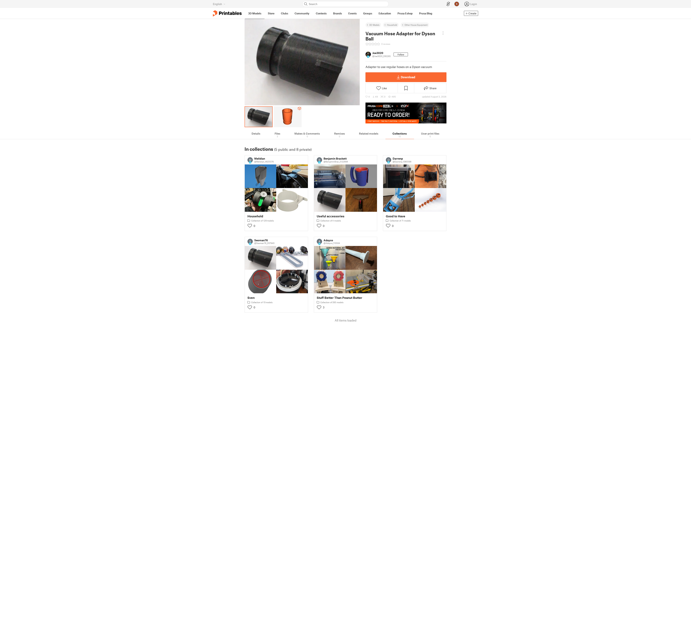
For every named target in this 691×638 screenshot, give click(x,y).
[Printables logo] (227, 13)
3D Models (374, 25)
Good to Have (395, 216)
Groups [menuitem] (367, 13)
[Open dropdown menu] (443, 33)
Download (408, 77)
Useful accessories (330, 216)
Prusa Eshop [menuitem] (405, 13)
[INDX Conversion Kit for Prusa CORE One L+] (405, 113)
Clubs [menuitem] (284, 13)
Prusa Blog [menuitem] (425, 13)
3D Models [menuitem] (254, 13)
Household (392, 25)
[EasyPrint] (448, 4)
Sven (251, 297)
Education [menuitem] (385, 13)
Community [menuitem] (302, 13)
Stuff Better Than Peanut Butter (339, 297)
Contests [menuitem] (321, 13)
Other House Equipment (416, 25)
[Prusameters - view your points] (456, 4)
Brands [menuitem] (337, 13)
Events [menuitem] (352, 13)
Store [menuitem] (271, 13)
